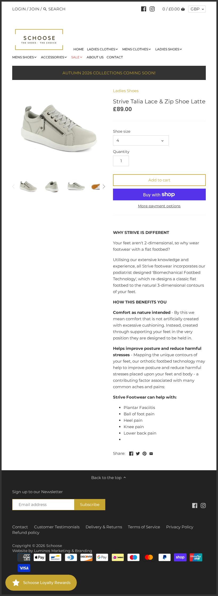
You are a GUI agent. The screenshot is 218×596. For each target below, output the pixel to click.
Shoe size (121, 131)
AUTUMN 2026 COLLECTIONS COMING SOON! (109, 72)
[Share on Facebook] (131, 452)
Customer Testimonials (56, 526)
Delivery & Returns (104, 526)
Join (34, 8)
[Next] (104, 186)
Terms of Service (144, 526)
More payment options (159, 206)
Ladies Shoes (126, 90)
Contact (20, 526)
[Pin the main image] (144, 452)
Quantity (121, 151)
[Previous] (14, 186)
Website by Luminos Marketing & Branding (52, 551)
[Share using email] (151, 452)
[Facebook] (143, 9)
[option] (28, 186)
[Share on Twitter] (138, 452)
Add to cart (159, 180)
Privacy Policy (179, 526)
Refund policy (25, 532)
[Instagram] (152, 9)
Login (19, 8)
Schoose (54, 546)
